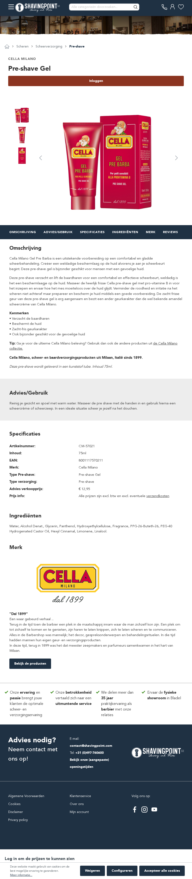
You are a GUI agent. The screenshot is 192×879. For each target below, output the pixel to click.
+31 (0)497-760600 (89, 753)
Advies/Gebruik (58, 232)
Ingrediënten (125, 232)
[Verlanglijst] (181, 7)
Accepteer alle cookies (162, 871)
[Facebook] (135, 809)
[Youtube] (154, 809)
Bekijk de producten (30, 664)
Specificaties (92, 232)
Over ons (77, 804)
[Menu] (11, 7)
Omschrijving (22, 232)
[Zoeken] (135, 7)
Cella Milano (22, 59)
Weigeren (92, 871)
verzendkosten (157, 496)
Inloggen (96, 81)
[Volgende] (176, 157)
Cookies (14, 804)
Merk (150, 232)
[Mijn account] (173, 7)
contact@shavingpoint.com (91, 746)
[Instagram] (144, 809)
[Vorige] (40, 157)
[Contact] (164, 7)
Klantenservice (80, 796)
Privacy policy (18, 820)
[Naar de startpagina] (37, 7)
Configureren (122, 871)
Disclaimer (15, 812)
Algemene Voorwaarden (26, 796)
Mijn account (79, 812)
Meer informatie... (21, 875)
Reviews (170, 232)
